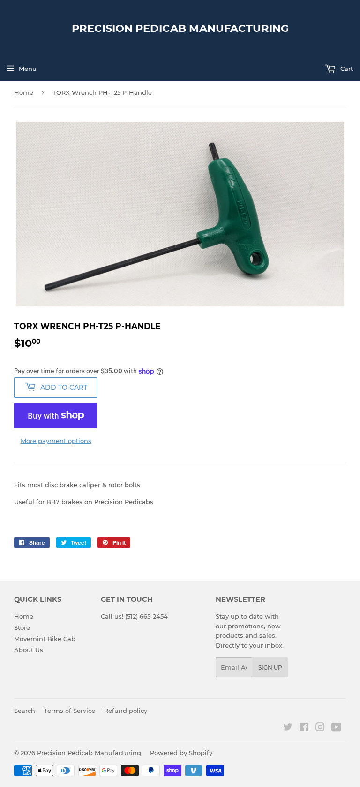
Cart (345, 68)
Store (22, 627)
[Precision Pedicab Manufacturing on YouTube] (336, 728)
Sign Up (270, 667)
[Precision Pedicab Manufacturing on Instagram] (320, 728)
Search (24, 710)
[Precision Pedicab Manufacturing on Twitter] (287, 728)
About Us (28, 650)
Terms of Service (69, 710)
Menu (28, 68)
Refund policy (125, 710)
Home (23, 92)
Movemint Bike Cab (44, 638)
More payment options (56, 440)
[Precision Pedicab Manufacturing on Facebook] (304, 728)
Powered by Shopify (181, 752)
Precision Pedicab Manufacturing (180, 28)
